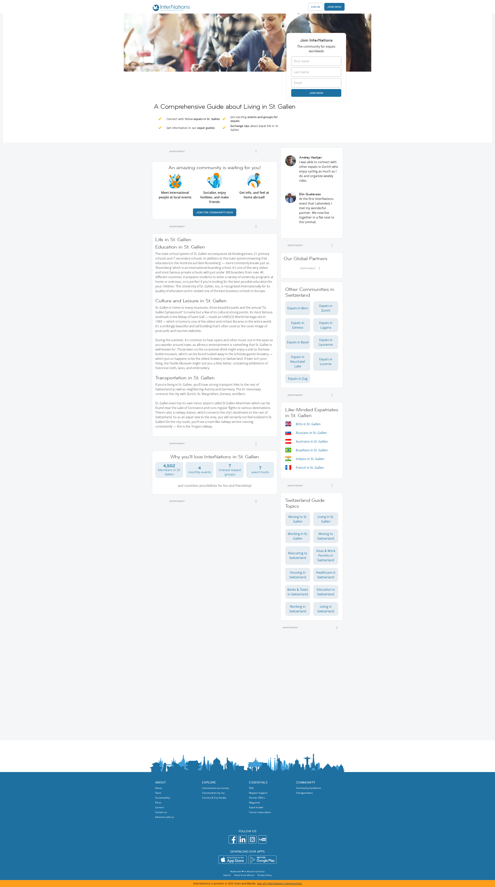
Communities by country (215, 788)
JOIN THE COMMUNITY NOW (214, 212)
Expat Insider (256, 807)
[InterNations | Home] (170, 8)
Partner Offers (257, 797)
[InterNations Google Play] (262, 859)
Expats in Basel (298, 342)
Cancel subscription (260, 812)
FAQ (251, 788)
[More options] (256, 151)
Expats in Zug (297, 378)
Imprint (227, 875)
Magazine (254, 802)
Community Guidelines (308, 788)
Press (158, 802)
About (158, 788)
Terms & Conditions (244, 875)
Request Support (258, 792)
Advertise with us (164, 817)
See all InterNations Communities (279, 883)
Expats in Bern (297, 308)
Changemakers (304, 792)
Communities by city (213, 792)
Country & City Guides (214, 797)
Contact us (161, 812)
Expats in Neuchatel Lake (297, 361)
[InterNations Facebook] (233, 839)
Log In (315, 7)
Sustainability (162, 797)
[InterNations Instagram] (252, 839)
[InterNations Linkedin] (242, 839)
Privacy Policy (264, 875)
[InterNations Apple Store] (232, 859)
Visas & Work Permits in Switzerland (325, 555)
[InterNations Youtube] (262, 839)
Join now (316, 93)
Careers (159, 807)
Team (158, 792)
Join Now (334, 7)
